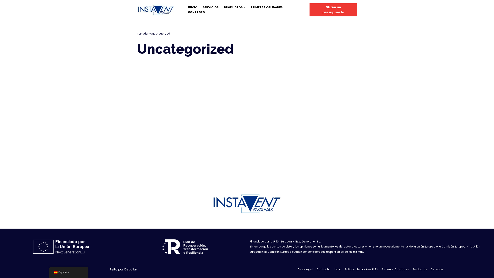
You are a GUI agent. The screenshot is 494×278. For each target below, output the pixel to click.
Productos (420, 269)
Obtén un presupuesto (333, 9)
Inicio (192, 7)
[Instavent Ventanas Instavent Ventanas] (157, 9)
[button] (244, 7)
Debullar (130, 269)
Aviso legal (305, 269)
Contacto (196, 12)
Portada (142, 34)
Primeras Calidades (266, 7)
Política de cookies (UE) (361, 269)
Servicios (211, 7)
